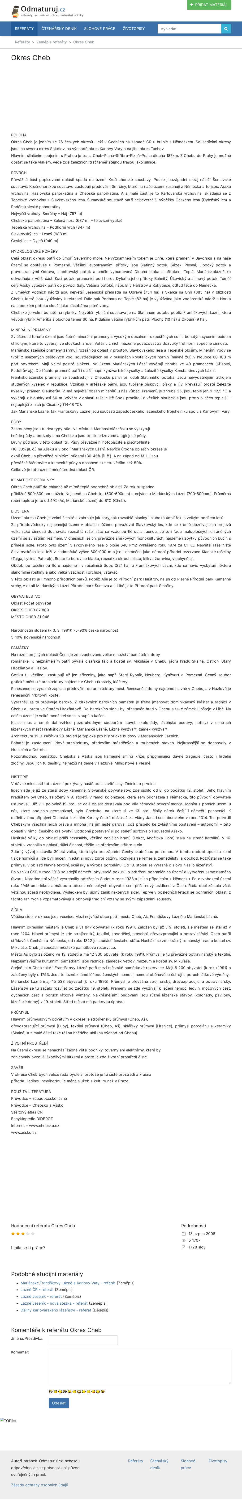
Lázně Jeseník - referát (41, 1296)
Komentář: (20, 1352)
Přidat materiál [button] (211, 4)
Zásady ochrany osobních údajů (39, 1485)
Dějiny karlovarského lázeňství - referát (56, 1310)
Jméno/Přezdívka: (27, 1338)
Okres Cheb (83, 42)
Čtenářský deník (59, 28)
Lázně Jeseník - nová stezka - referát (54, 1303)
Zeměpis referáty (51, 42)
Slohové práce (99, 28)
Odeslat (59, 1403)
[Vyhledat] (226, 29)
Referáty (24, 28)
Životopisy (134, 28)
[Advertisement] (51, 97)
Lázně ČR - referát (37, 1289)
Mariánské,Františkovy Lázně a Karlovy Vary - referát (68, 1283)
